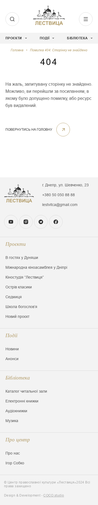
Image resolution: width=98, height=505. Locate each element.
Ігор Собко (14, 463)
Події (11, 335)
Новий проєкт (17, 316)
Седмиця (13, 297)
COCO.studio (53, 495)
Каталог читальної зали (26, 391)
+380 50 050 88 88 (58, 195)
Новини (12, 349)
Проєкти (15, 244)
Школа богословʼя (21, 306)
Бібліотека (17, 378)
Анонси (12, 359)
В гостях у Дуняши (21, 257)
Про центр (17, 440)
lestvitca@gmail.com (60, 204)
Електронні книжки (21, 401)
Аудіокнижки (16, 411)
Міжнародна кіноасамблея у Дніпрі (36, 267)
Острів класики (18, 287)
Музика (11, 421)
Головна (17, 50)
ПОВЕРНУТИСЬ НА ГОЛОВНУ (28, 130)
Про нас (12, 453)
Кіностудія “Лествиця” (24, 277)
